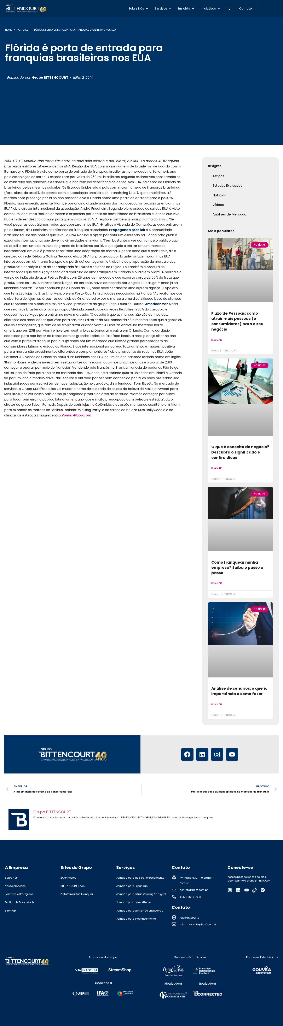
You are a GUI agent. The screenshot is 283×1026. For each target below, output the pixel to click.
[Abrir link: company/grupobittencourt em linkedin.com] (238, 890)
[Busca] (228, 8)
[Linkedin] (202, 754)
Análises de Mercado (229, 214)
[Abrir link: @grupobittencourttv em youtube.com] (246, 890)
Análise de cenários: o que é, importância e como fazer (239, 691)
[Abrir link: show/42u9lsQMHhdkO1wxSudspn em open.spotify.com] (262, 890)
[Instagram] (217, 754)
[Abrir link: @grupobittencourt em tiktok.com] (254, 890)
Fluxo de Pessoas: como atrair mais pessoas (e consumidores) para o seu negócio (237, 321)
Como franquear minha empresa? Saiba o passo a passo (237, 567)
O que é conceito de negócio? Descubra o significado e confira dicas (240, 452)
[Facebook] (187, 754)
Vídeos (218, 204)
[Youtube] (232, 754)
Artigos (218, 176)
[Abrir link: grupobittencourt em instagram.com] (229, 890)
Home (8, 29)
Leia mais (216, 340)
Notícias (22, 29)
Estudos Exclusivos (227, 185)
